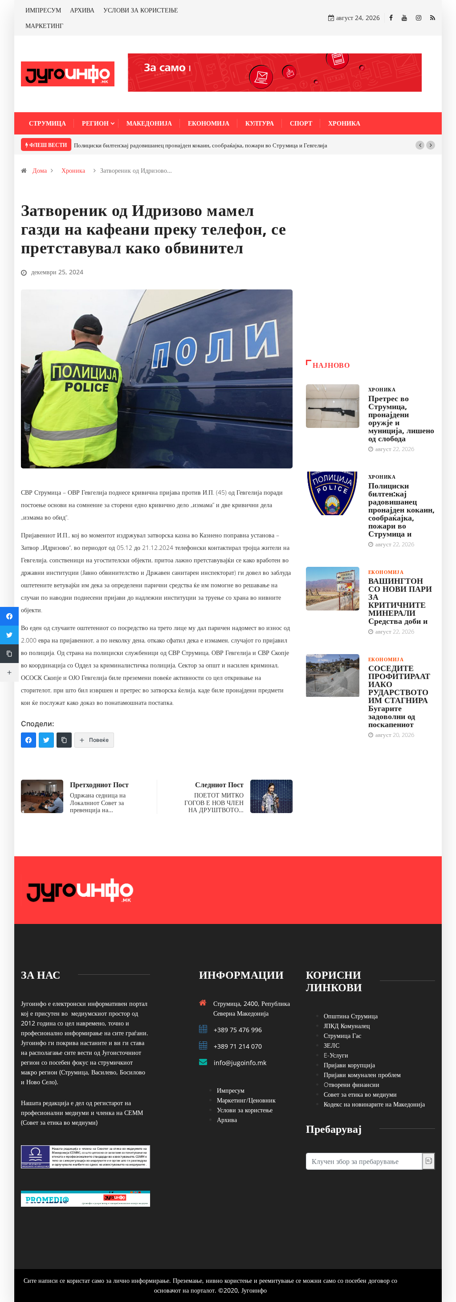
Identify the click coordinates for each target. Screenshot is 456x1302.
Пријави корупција (349, 1065)
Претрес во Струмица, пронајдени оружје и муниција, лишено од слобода (401, 418)
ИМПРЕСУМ (43, 10)
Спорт (301, 123)
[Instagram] (418, 17)
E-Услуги (336, 1055)
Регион (95, 123)
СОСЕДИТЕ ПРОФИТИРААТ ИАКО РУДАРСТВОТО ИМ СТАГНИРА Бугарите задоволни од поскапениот (399, 696)
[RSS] (432, 17)
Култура (259, 123)
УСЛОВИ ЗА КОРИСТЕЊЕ (140, 10)
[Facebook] (391, 17)
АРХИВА (82, 10)
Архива (227, 1119)
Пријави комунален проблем (362, 1074)
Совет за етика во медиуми (360, 1094)
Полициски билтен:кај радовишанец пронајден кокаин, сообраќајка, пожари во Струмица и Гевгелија (200, 145)
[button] (419, 145)
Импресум (230, 1090)
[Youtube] (404, 17)
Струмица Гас (342, 1035)
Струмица (47, 123)
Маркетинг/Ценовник (246, 1100)
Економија (208, 123)
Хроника (344, 123)
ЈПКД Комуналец (347, 1025)
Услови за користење (245, 1110)
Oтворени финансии (351, 1084)
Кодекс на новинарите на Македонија (374, 1104)
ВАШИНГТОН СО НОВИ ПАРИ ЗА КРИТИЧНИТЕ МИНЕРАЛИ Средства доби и (400, 600)
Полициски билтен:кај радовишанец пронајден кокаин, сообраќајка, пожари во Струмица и (401, 509)
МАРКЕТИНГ (44, 25)
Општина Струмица (351, 1016)
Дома (40, 170)
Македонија (149, 123)
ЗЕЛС (331, 1045)
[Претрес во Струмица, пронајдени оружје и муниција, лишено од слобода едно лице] (332, 406)
